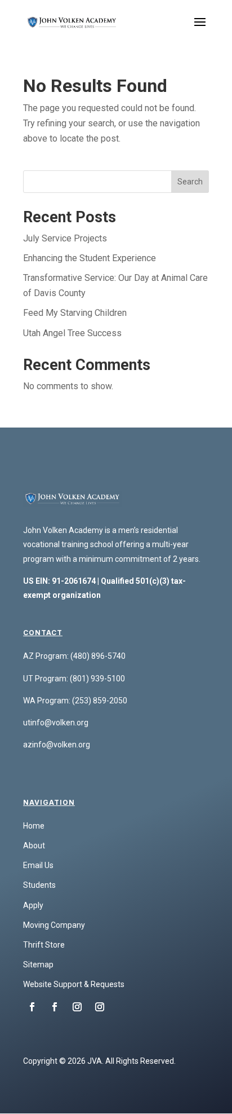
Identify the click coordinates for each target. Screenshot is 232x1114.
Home (33, 825)
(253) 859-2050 (99, 700)
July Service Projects (65, 238)
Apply (33, 905)
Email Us (38, 865)
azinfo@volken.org (56, 744)
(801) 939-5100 (97, 678)
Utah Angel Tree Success (72, 333)
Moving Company (54, 925)
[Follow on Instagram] (77, 1007)
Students (39, 885)
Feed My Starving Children (75, 312)
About (34, 845)
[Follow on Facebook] (32, 1007)
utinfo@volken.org (55, 722)
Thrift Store (44, 944)
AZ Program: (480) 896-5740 (74, 656)
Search (190, 181)
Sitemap (38, 964)
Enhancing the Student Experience (89, 258)
